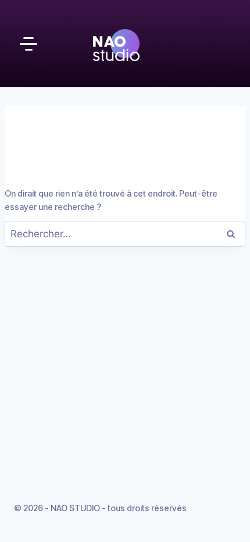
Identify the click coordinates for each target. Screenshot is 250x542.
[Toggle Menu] (28, 43)
